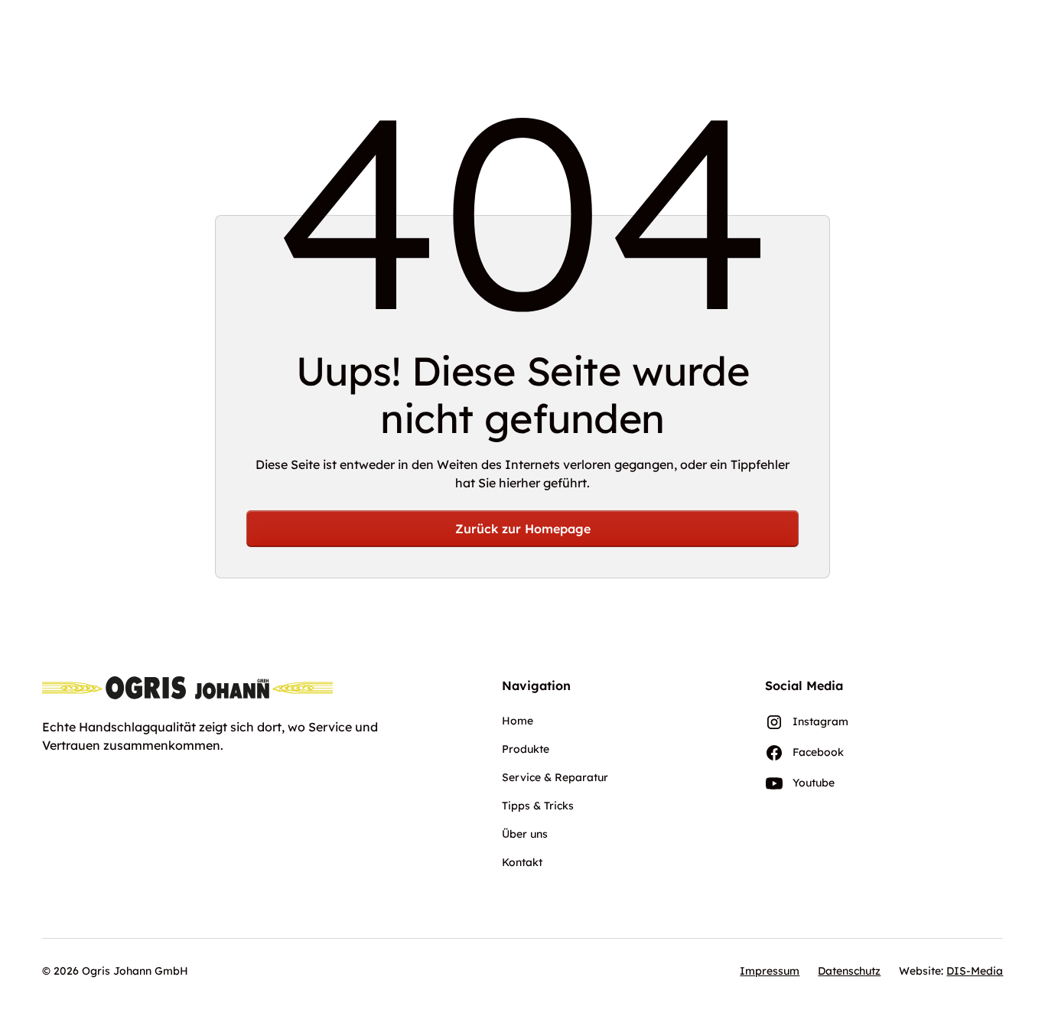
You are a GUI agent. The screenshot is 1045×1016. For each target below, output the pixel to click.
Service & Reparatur (555, 777)
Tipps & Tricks (538, 805)
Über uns (525, 834)
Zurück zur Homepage (523, 528)
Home (517, 721)
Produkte (525, 749)
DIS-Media (974, 971)
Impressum (769, 971)
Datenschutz (849, 971)
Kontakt (522, 862)
